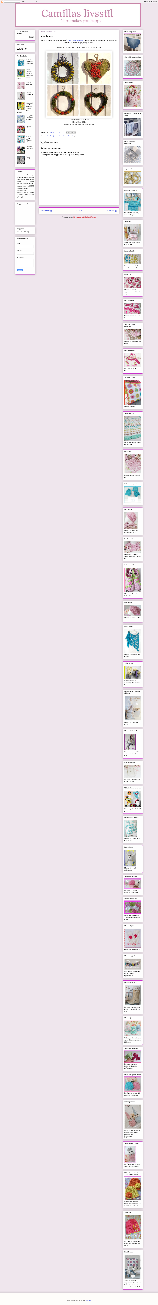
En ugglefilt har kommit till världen (29, 117)
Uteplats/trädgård (68, 136)
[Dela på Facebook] (73, 132)
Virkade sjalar (21, 186)
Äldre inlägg (112, 210)
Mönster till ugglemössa (29, 147)
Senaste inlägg (46, 210)
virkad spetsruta (29, 194)
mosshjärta (58, 136)
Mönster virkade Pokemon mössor (28, 139)
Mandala (19, 175)
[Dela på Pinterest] (75, 132)
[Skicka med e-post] (67, 132)
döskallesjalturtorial (22, 190)
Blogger (88, 1300)
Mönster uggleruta (29, 177)
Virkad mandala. (22, 181)
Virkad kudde (29, 179)
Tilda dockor (21, 179)
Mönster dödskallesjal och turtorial (30, 61)
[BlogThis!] (69, 132)
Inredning (50, 136)
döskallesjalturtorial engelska (25, 192)
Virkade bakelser (28, 127)
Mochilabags (30, 175)
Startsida (79, 210)
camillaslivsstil (22, 188)
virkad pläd (20, 194)
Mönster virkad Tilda (29, 94)
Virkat (31, 185)
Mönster (20, 177)
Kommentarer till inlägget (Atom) (84, 217)
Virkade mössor (28, 183)
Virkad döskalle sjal (29, 158)
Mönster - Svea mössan (30, 83)
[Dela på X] (71, 132)
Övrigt (77, 136)
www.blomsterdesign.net (75, 40)
